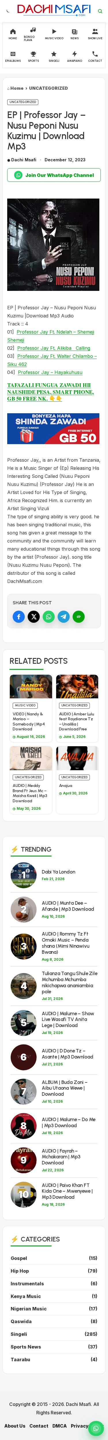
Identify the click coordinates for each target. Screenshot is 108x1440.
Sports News (26, 1347)
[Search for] (100, 11)
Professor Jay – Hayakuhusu (50, 372)
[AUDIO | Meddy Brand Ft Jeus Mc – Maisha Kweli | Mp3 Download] (31, 758)
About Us (14, 1426)
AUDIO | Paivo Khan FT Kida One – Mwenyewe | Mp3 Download (67, 1191)
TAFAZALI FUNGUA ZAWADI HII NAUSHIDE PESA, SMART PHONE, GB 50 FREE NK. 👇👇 (50, 391)
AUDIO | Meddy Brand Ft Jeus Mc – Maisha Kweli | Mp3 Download (30, 793)
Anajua (65, 785)
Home (17, 88)
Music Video (25, 705)
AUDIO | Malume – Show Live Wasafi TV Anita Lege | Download (68, 1019)
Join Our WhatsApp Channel (59, 175)
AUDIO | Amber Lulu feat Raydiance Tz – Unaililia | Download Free (76, 722)
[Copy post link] (79, 617)
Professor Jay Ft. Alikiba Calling (53, 348)
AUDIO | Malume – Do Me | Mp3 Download (68, 1122)
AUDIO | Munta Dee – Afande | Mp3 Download (68, 906)
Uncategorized (23, 102)
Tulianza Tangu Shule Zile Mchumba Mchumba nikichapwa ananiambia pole (69, 982)
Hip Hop (20, 1271)
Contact (38, 1426)
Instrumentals (27, 1283)
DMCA (59, 1426)
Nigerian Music (29, 1309)
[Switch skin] (7, 11)
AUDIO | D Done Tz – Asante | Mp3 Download (67, 1054)
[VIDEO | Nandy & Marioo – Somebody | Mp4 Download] (31, 687)
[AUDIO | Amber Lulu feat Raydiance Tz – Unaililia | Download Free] (77, 687)
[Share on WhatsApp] (49, 617)
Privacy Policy (87, 1426)
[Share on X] (34, 617)
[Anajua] (77, 758)
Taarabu (20, 1359)
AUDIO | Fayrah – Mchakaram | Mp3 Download (61, 1157)
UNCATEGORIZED (48, 88)
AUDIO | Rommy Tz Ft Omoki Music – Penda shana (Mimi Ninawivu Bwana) (65, 943)
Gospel (19, 1258)
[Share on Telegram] (64, 617)
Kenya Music (26, 1296)
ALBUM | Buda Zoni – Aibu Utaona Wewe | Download (65, 1088)
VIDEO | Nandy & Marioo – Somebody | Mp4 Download (29, 722)
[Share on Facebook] (19, 617)
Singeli (19, 1334)
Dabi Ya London (58, 872)
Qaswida (21, 1321)
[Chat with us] (96, 1428)
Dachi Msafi (23, 159)
